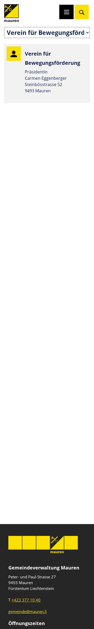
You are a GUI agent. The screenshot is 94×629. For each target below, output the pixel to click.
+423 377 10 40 (25, 600)
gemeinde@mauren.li (27, 611)
